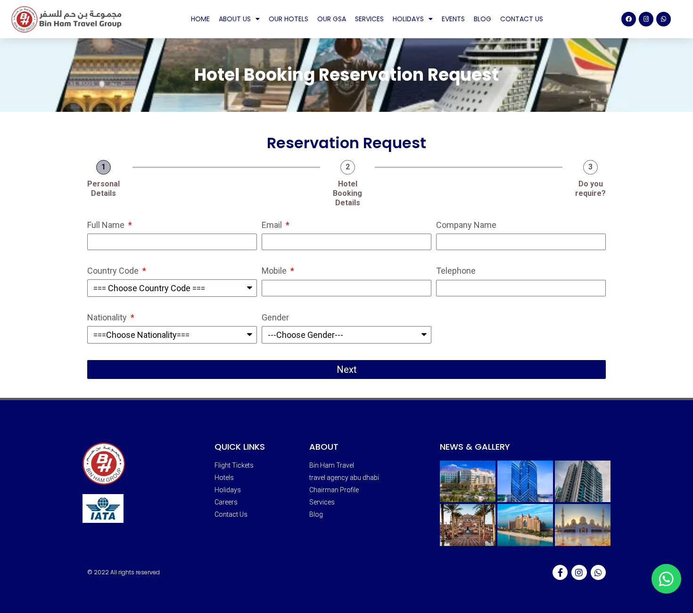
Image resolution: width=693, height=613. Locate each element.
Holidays (408, 19)
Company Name (466, 225)
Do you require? (590, 188)
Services (369, 19)
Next (347, 369)
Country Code (113, 271)
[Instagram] (646, 19)
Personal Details (103, 188)
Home (200, 19)
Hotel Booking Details (347, 193)
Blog (482, 19)
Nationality (108, 317)
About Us (235, 19)
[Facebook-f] (560, 572)
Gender (275, 317)
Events (453, 19)
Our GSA (331, 19)
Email (273, 225)
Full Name (106, 225)
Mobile (275, 271)
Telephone (456, 271)
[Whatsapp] (663, 19)
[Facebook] (628, 19)
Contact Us (521, 19)
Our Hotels (288, 19)
